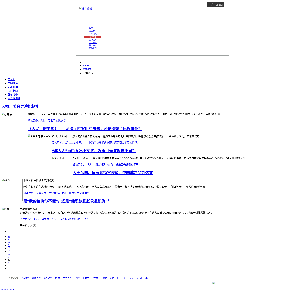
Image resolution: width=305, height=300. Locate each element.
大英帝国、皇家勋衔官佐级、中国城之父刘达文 (113, 173)
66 (9, 251)
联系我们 (93, 48)
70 (9, 262)
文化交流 (93, 43)
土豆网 (85, 278)
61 (9, 236)
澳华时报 (93, 37)
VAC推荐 (13, 87)
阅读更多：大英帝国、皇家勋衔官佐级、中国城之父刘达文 (56, 193)
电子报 (11, 79)
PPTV (77, 278)
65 (9, 248)
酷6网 (57, 278)
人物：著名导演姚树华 (20, 106)
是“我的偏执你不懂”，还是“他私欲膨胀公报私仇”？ (67, 201)
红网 (112, 278)
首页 (91, 28)
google (140, 278)
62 (9, 239)
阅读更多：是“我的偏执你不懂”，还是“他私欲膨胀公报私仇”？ (55, 219)
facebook (121, 278)
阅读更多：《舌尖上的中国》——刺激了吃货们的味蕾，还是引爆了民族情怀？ (96, 142)
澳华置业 (93, 31)
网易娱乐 (67, 278)
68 (9, 256)
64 (9, 245)
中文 (211, 4)
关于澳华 (93, 45)
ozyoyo (131, 278)
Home (86, 65)
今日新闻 (13, 90)
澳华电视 (93, 34)
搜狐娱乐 (36, 278)
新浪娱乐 (24, 278)
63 (9, 242)
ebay (147, 278)
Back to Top (7, 289)
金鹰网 (104, 278)
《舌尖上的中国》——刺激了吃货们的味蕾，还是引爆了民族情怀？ (85, 129)
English (219, 4)
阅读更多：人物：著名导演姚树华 (47, 120)
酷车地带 (13, 94)
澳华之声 (93, 40)
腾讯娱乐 (47, 278)
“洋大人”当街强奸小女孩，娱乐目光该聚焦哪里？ (94, 151)
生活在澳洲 (14, 98)
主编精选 (13, 83)
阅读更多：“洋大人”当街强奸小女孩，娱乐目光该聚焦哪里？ (107, 164)
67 (9, 254)
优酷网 (95, 278)
